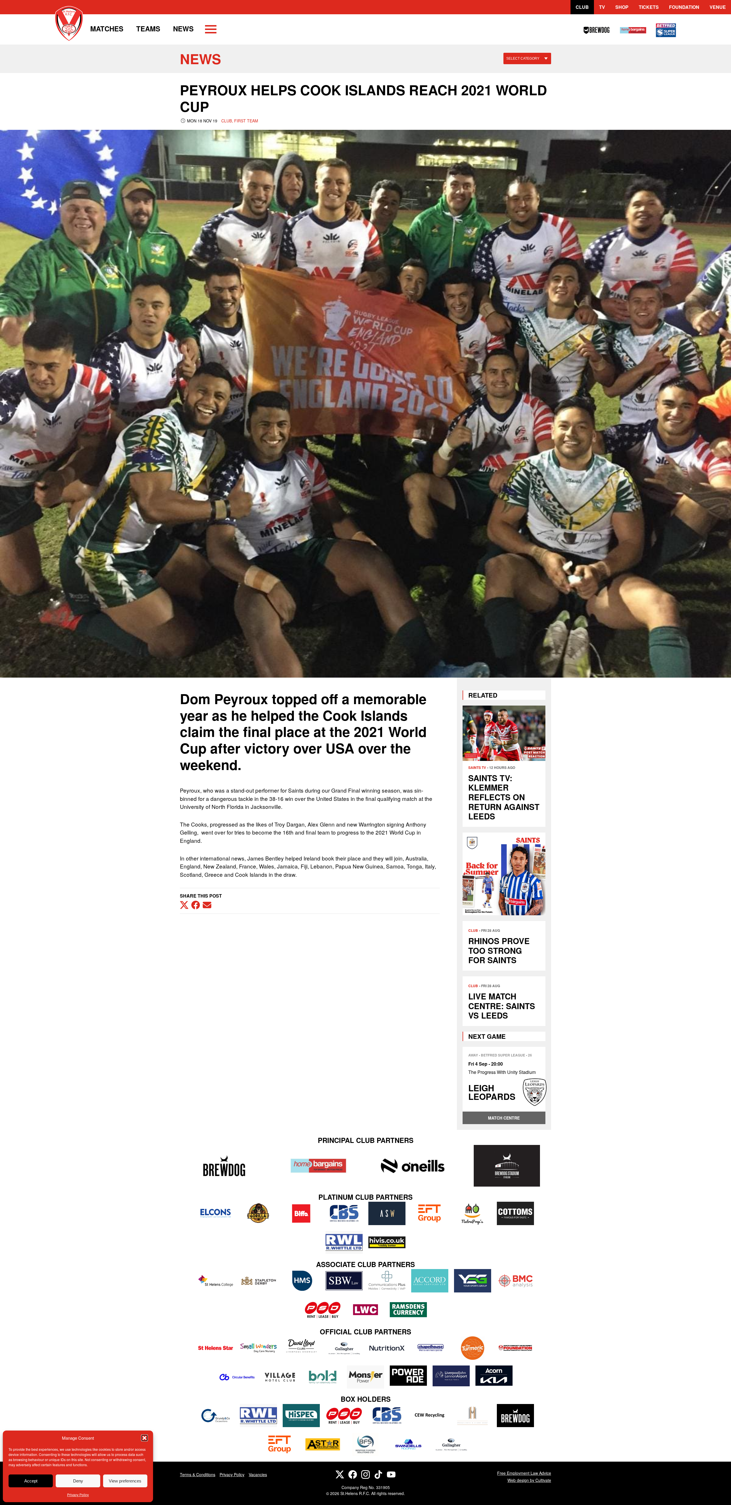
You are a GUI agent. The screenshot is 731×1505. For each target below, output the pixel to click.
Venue (718, 7)
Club (582, 7)
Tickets (649, 7)
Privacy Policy (78, 1494)
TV (602, 7)
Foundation (684, 7)
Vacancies (258, 1474)
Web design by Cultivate (529, 1480)
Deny (78, 1480)
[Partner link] (224, 1165)
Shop (621, 7)
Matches (106, 28)
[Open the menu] (210, 30)
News (183, 28)
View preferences (125, 1480)
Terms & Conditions (197, 1474)
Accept (30, 1480)
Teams (148, 28)
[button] (144, 1438)
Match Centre (504, 1118)
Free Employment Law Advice (524, 1473)
